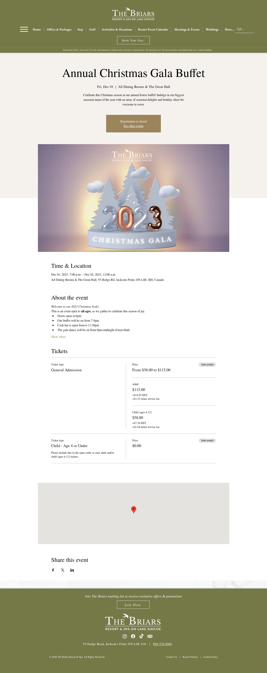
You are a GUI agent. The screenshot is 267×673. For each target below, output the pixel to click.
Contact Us (171, 656)
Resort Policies (190, 656)
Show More (58, 337)
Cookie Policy (210, 656)
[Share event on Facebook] (53, 570)
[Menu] (24, 29)
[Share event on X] (63, 570)
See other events (133, 126)
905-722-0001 (162, 644)
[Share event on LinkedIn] (72, 570)
